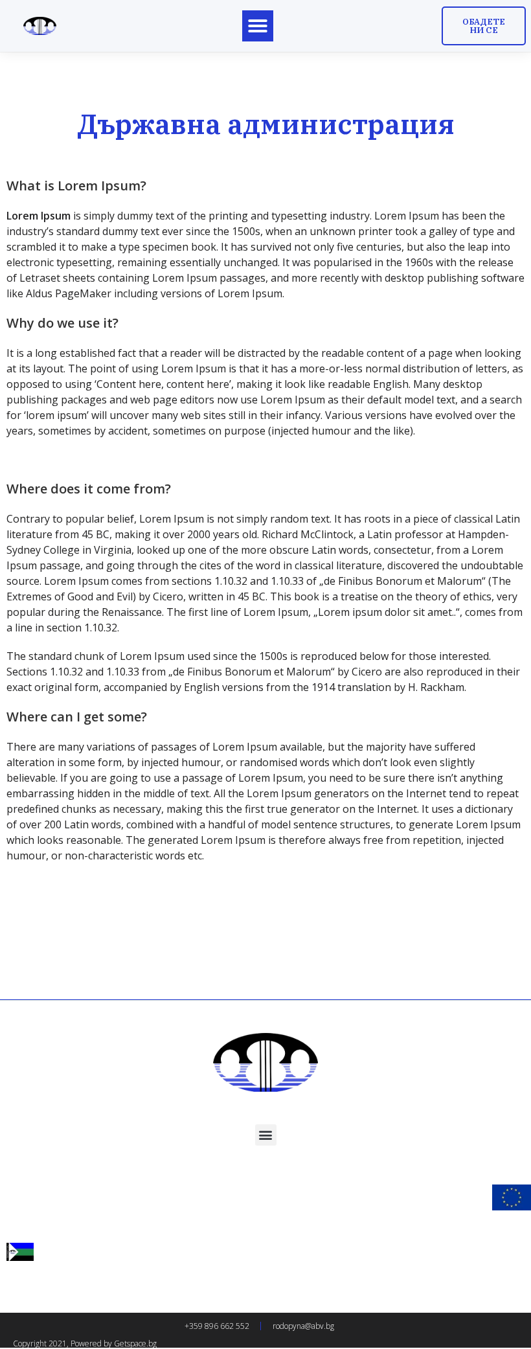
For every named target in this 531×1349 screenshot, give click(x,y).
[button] (257, 25)
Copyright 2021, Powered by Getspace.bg (85, 1343)
